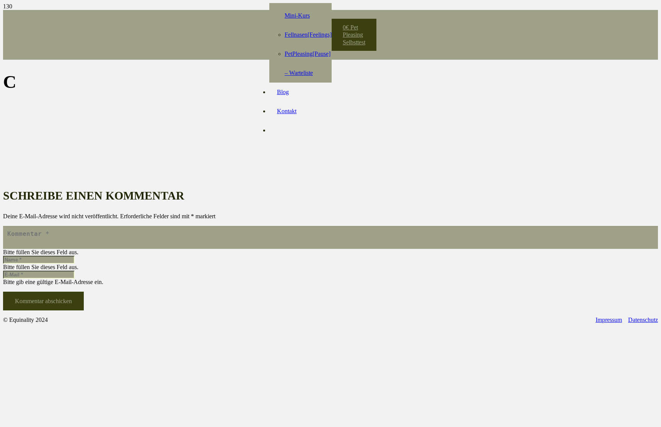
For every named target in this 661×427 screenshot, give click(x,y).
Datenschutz (643, 320)
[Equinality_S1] (196, 31)
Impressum (609, 320)
